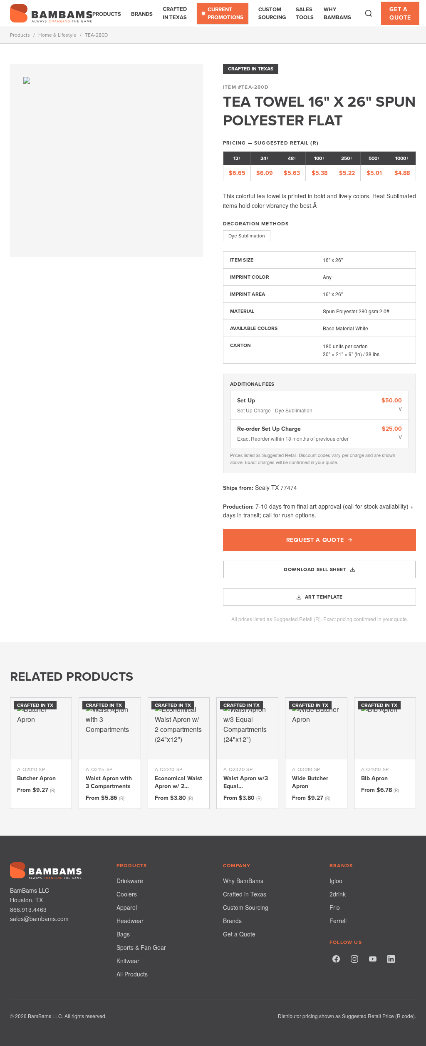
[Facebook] (336, 959)
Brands (142, 14)
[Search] (368, 13)
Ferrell (338, 920)
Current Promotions (225, 13)
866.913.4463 (28, 909)
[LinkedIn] (391, 959)
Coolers (126, 894)
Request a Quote (315, 540)
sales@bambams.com (39, 918)
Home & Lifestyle (57, 35)
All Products (132, 974)
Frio (334, 907)
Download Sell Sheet (315, 569)
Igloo (335, 880)
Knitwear (127, 960)
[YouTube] (372, 959)
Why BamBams (337, 13)
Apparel (126, 907)
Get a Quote (400, 13)
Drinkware (129, 880)
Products (106, 14)
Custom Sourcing (272, 13)
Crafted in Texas (175, 13)
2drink (337, 894)
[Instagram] (354, 959)
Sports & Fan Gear (141, 947)
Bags (123, 934)
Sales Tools (305, 13)
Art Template (324, 596)
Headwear (130, 920)
